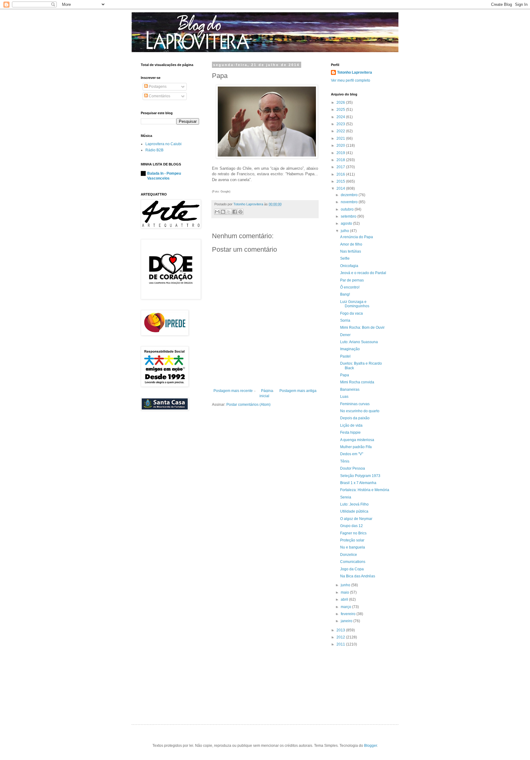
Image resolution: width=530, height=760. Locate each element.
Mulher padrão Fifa (356, 447)
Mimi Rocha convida (357, 382)
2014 (341, 188)
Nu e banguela (352, 547)
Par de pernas (352, 280)
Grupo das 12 (351, 526)
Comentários (159, 96)
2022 (341, 131)
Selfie (345, 258)
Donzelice (348, 555)
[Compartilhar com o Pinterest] (240, 212)
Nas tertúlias (350, 251)
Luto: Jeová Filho (354, 504)
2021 (341, 138)
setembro (349, 216)
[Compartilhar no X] (229, 212)
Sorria (345, 320)
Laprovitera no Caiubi (163, 144)
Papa (344, 375)
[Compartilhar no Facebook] (235, 212)
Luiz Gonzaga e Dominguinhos (354, 304)
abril (345, 599)
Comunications (352, 562)
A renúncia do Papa (356, 237)
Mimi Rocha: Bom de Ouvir (362, 327)
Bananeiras (349, 389)
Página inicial (266, 393)
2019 (341, 153)
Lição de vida (351, 425)
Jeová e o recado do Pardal (363, 273)
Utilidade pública (354, 511)
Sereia (345, 497)
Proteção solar (352, 540)
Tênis (344, 461)
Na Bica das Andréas (357, 576)
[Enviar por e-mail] (217, 212)
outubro (348, 209)
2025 (341, 109)
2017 (341, 167)
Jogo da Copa (352, 569)
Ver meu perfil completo (350, 80)
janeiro (347, 621)
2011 (341, 644)
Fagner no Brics (353, 533)
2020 (341, 145)
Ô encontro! (349, 287)
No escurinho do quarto (359, 411)
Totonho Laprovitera (354, 72)
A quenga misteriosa (357, 440)
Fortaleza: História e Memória (364, 490)
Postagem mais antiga (298, 391)
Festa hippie (350, 432)
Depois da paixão (355, 418)
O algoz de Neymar (356, 519)
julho (345, 231)
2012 (341, 637)
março (346, 607)
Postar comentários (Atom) (248, 404)
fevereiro (348, 614)
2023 (341, 124)
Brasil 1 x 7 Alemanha (358, 483)
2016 (341, 174)
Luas (344, 396)
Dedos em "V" (351, 454)
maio (345, 592)
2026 (341, 102)
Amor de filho (351, 244)
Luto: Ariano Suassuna (359, 342)
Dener (345, 335)
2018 (341, 160)
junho (346, 585)
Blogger (370, 745)
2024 (341, 117)
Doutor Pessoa (352, 468)
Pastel (345, 356)
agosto (347, 223)
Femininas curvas (355, 404)
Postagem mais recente (233, 391)
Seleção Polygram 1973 (360, 476)
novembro (350, 202)
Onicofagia (349, 266)
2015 (341, 181)
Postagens (157, 86)
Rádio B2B (154, 150)
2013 (341, 630)
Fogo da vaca (351, 313)
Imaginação (350, 349)
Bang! (345, 294)
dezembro (350, 195)
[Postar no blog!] (223, 212)
